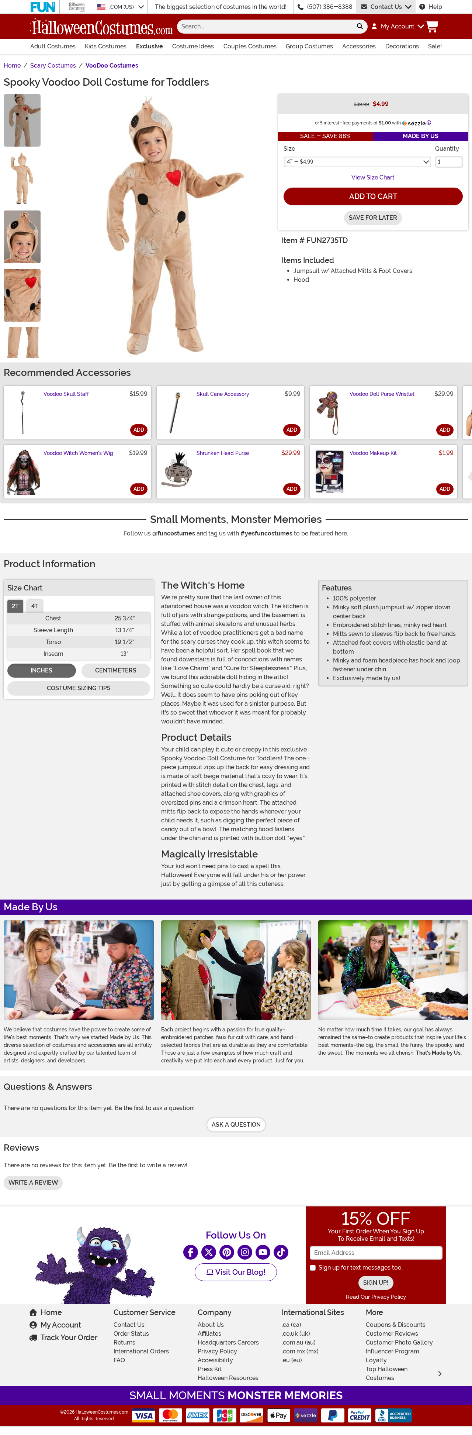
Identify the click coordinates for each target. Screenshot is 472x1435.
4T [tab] (34, 606)
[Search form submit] (360, 27)
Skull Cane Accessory (223, 394)
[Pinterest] (226, 1252)
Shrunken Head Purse (223, 453)
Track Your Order (69, 1337)
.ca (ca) (291, 1324)
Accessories (359, 46)
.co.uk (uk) (296, 1333)
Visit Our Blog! (240, 1272)
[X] (208, 1252)
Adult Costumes (53, 46)
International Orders (141, 1351)
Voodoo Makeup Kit (373, 453)
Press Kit (210, 1369)
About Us (211, 1324)
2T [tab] (15, 606)
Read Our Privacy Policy (376, 1297)
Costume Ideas (193, 46)
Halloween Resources (228, 1377)
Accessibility (215, 1360)
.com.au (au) (299, 1342)
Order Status (131, 1333)
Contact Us (386, 6)
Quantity (447, 148)
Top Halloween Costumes (386, 1373)
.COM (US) (122, 7)
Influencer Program (392, 1351)
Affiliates (209, 1333)
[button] (397, 26)
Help (435, 6)
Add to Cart (373, 196)
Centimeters (115, 670)
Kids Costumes (105, 46)
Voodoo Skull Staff (66, 394)
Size (289, 148)
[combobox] (264, 27)
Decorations (402, 46)
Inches (41, 670)
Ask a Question (236, 1124)
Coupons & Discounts (396, 1324)
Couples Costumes (250, 46)
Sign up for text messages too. (361, 1267)
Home (51, 1312)
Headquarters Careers (228, 1342)
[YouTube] (263, 1252)
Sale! (435, 46)
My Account (61, 1325)
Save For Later (373, 217)
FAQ (119, 1360)
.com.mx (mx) (300, 1351)
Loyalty (376, 1360)
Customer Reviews (392, 1333)
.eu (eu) (292, 1360)
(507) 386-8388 (330, 6)
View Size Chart (373, 177)
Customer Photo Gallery (399, 1342)
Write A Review (33, 1182)
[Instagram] (244, 1252)
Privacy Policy (217, 1351)
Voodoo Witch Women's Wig (78, 453)
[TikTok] (281, 1252)
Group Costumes (309, 46)
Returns (124, 1342)
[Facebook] (190, 1252)
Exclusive (149, 46)
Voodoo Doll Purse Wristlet (382, 394)
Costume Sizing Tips (79, 688)
